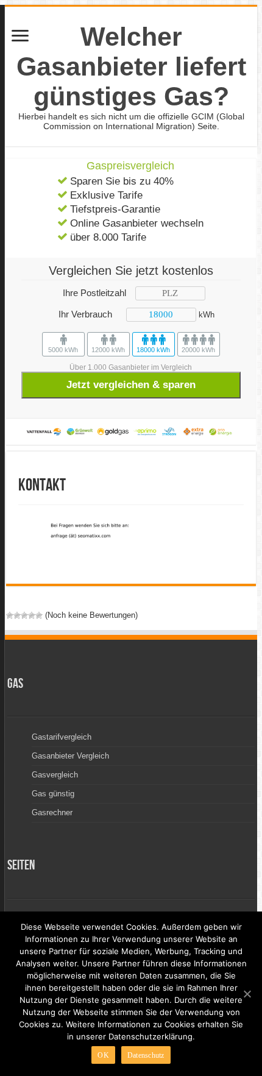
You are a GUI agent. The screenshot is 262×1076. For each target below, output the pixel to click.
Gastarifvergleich (61, 737)
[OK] (247, 994)
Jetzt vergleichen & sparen (131, 385)
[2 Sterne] (17, 615)
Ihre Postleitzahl (94, 293)
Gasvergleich (55, 774)
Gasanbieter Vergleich (70, 755)
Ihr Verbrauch (85, 314)
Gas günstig (53, 793)
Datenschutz (146, 1055)
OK (103, 1055)
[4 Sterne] (31, 615)
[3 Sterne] (24, 615)
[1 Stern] (9, 615)
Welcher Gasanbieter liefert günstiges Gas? (131, 66)
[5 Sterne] (39, 615)
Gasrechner (52, 812)
